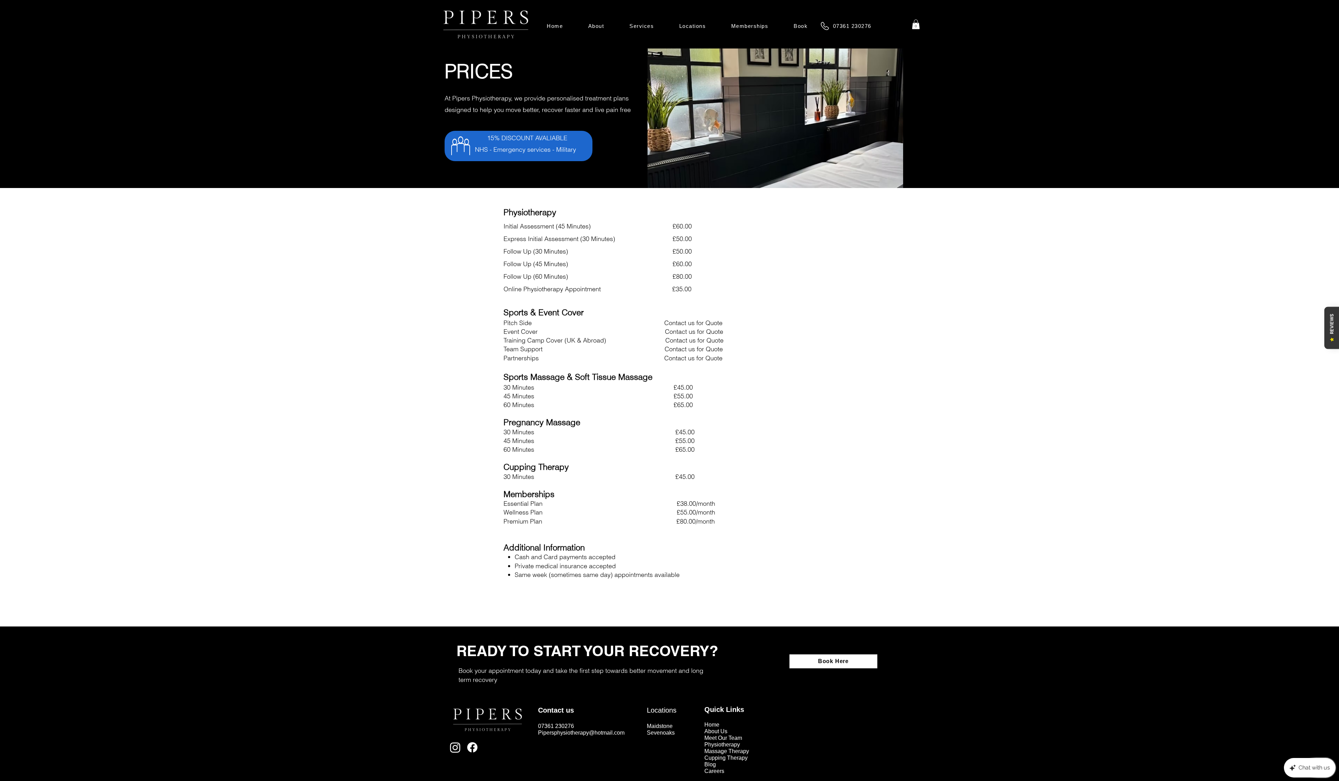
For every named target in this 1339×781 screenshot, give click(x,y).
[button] (642, 26)
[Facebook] (472, 747)
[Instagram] (455, 747)
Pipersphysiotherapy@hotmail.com (581, 733)
